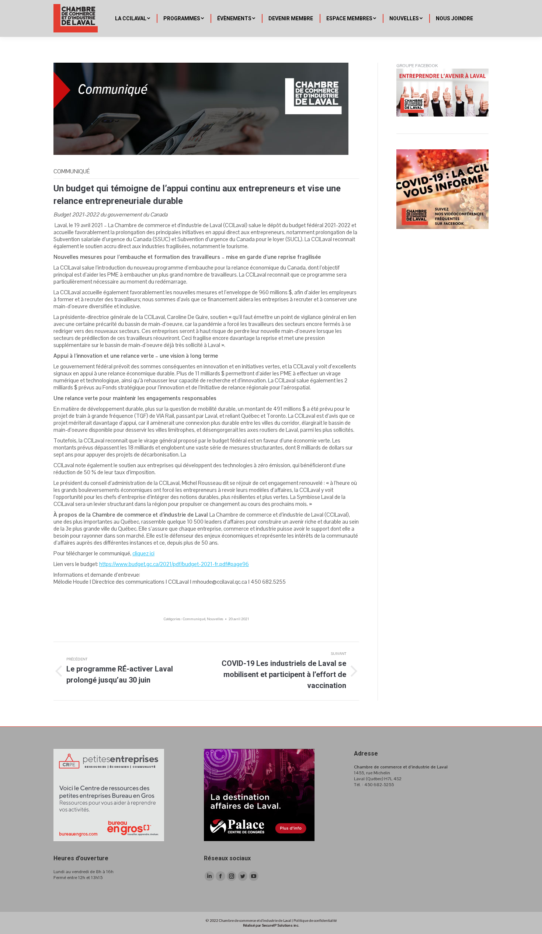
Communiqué (194, 619)
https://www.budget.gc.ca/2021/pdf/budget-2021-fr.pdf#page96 (174, 563)
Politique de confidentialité (315, 920)
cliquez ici (143, 553)
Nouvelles (215, 619)
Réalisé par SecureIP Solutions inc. (271, 925)
